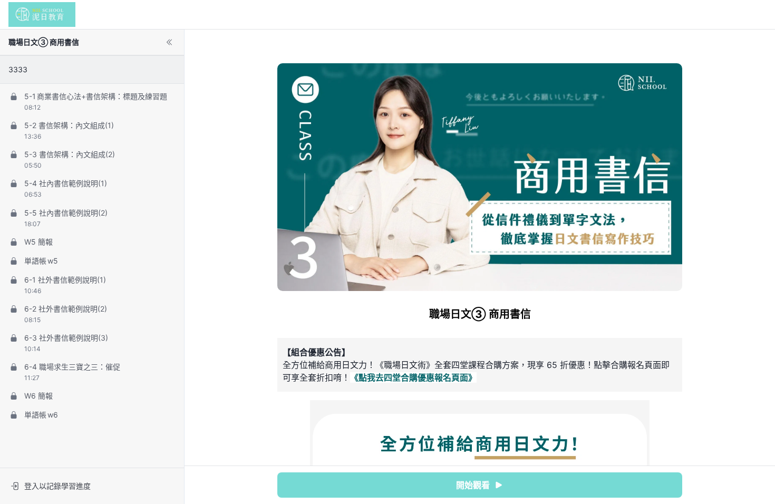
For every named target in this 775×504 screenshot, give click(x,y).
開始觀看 (473, 485)
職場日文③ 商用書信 (43, 41)
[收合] (169, 42)
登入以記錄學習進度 (57, 485)
